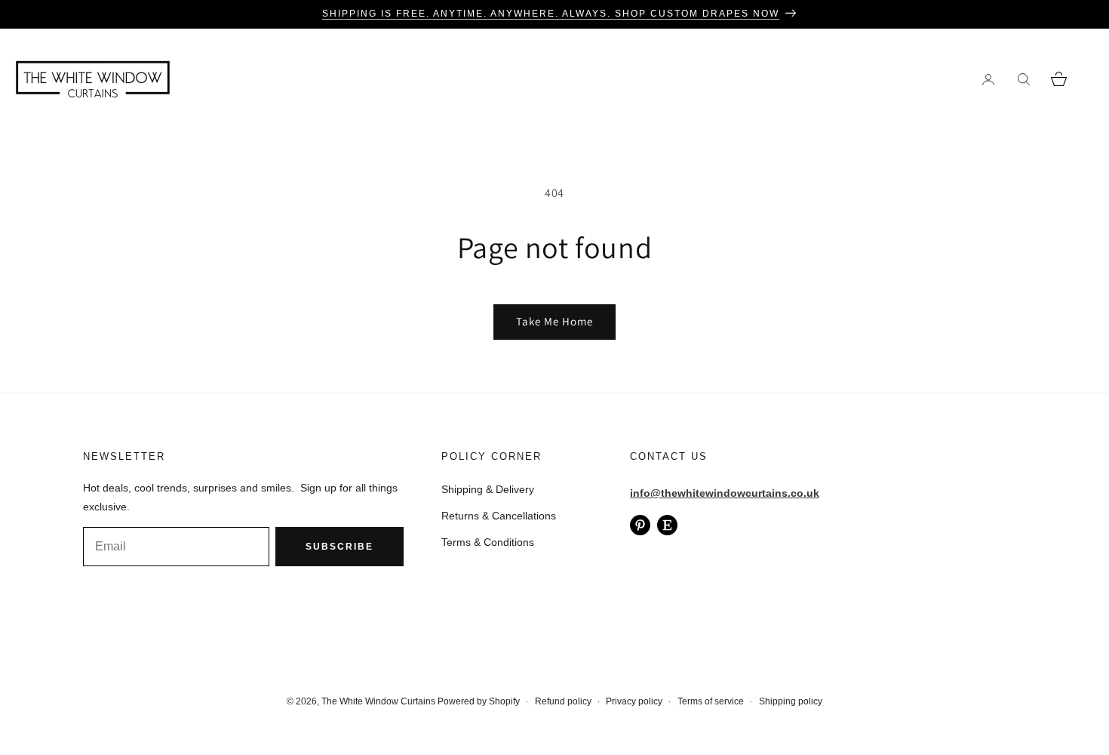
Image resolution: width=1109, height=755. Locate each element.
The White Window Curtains (378, 701)
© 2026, (304, 701)
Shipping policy (790, 701)
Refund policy (563, 701)
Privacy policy (634, 701)
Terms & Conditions (487, 542)
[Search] (1023, 79)
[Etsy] (667, 525)
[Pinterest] (640, 525)
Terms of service (710, 701)
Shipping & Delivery (487, 489)
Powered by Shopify (479, 701)
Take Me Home (554, 321)
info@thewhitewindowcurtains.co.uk (724, 493)
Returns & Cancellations (498, 516)
